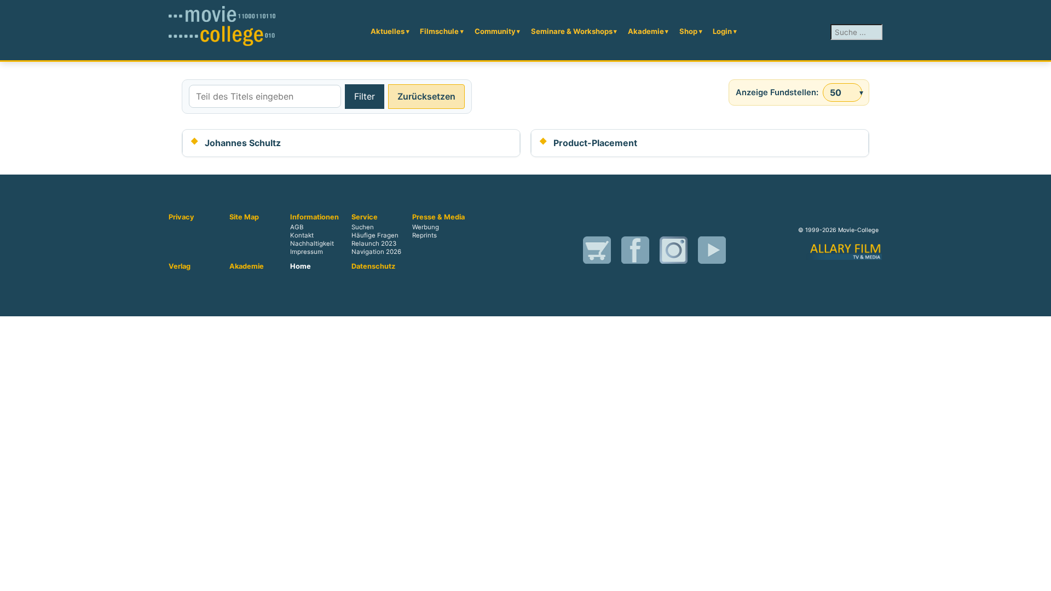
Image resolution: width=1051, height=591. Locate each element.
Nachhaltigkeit (312, 243)
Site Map (244, 217)
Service (364, 217)
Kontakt (302, 235)
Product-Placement (595, 142)
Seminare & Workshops (572, 31)
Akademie (646, 31)
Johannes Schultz (243, 142)
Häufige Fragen (375, 235)
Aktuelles (388, 31)
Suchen (362, 227)
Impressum (306, 252)
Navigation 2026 (376, 252)
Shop (688, 31)
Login (722, 31)
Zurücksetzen (426, 96)
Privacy (181, 217)
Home (300, 266)
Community (495, 31)
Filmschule (439, 31)
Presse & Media (438, 217)
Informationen (314, 217)
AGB (296, 227)
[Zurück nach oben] (1037, 577)
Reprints (424, 235)
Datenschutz (373, 266)
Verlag (179, 266)
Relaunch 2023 (373, 243)
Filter (364, 96)
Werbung (425, 227)
